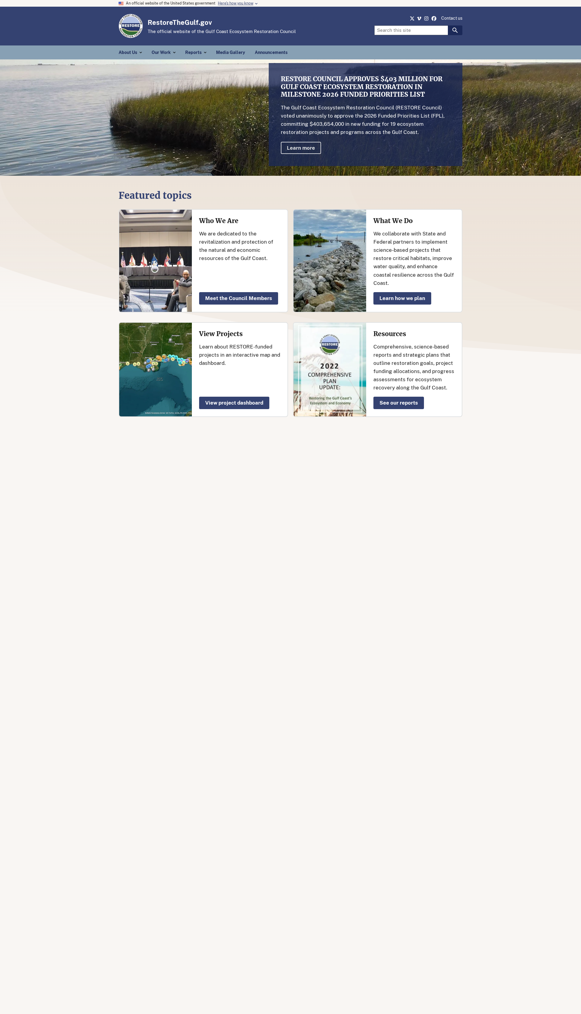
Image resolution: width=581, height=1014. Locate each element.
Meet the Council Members (238, 298)
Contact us (451, 18)
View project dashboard (234, 403)
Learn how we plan (402, 298)
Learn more (301, 148)
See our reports (398, 403)
